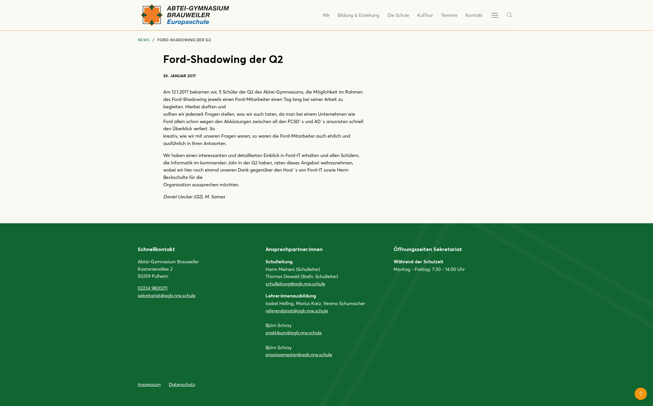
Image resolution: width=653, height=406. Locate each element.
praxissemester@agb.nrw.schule (299, 354)
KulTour (425, 15)
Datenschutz (182, 384)
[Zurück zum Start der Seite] (641, 394)
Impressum (149, 384)
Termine (449, 15)
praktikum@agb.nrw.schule (294, 333)
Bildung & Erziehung (358, 15)
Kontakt (474, 15)
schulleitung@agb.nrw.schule (295, 284)
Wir (326, 15)
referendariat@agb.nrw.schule (297, 311)
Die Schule (398, 15)
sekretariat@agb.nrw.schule (166, 295)
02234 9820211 (153, 288)
